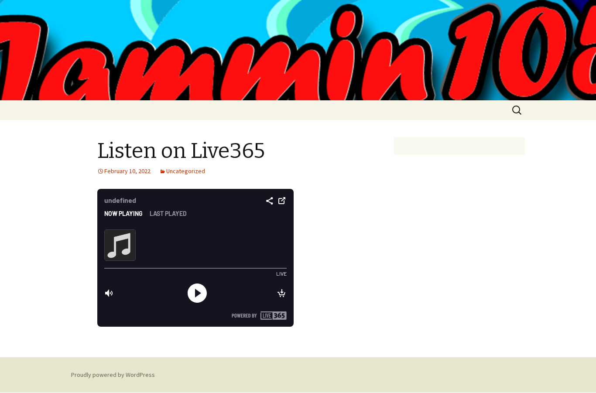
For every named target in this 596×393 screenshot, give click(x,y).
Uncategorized (185, 171)
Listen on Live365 (181, 151)
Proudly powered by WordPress (113, 375)
